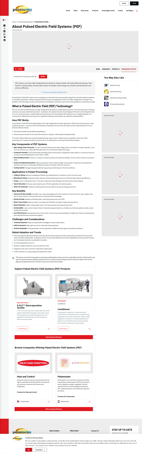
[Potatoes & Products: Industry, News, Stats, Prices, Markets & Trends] (22, 10)
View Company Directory (54, 409)
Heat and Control (22, 302)
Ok (29, 450)
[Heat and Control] (33, 378)
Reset (43, 76)
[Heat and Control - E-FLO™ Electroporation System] (33, 303)
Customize (39, 450)
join (134, 3)
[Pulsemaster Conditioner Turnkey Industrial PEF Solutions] (74, 303)
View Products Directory (54, 337)
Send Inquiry (23, 329)
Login (124, 3)
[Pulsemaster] (74, 378)
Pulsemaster (62, 301)
